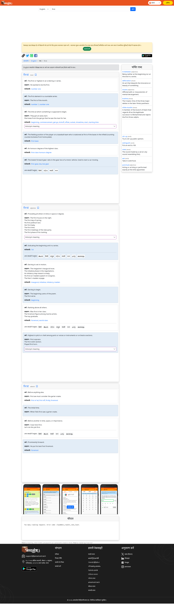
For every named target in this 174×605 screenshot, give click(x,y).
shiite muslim (127, 107)
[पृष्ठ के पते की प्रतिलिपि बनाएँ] (23, 55)
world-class (43, 320)
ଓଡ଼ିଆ (46, 170)
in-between (126, 72)
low (40, 164)
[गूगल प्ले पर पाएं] (147, 55)
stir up (124, 136)
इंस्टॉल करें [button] (70, 507)
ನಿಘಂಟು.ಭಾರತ (93, 570)
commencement (46, 122)
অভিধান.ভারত (91, 578)
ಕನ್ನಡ (52, 256)
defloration (126, 81)
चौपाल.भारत (91, 586)
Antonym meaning (32, 126)
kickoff (61, 122)
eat (123, 158)
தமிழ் (74, 256)
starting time (94, 122)
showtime (79, 122)
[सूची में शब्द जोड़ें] (35, 74)
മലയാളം (81, 256)
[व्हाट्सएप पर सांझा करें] (32, 55)
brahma (125, 98)
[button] (29, 499)
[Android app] (29, 568)
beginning (35, 122)
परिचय (57, 554)
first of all (35, 400)
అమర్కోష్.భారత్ (93, 558)
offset (67, 122)
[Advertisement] (87, 27)
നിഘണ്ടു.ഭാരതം (94, 566)
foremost (34, 320)
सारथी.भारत (91, 590)
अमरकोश (26, 61)
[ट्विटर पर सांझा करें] (28, 55)
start (86, 122)
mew (124, 149)
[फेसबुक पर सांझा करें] (35, 55)
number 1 (35, 104)
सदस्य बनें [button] (87, 49)
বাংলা (56, 170)
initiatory (50, 282)
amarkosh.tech (94, 582)
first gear (34, 164)
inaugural (35, 282)
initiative (42, 282)
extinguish (126, 143)
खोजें (133, 9)
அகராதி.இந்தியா (94, 562)
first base (34, 141)
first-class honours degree (41, 152)
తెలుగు (41, 256)
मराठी (51, 170)
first (26, 74)
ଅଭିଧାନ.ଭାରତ (93, 574)
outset (72, 122)
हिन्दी (40, 170)
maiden (57, 282)
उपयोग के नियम (59, 562)
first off (42, 400)
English (34, 61)
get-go (55, 122)
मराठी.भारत (91, 554)
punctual (125, 165)
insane (124, 89)
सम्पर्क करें (58, 566)
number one (36, 89)
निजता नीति (58, 558)
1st (32, 249)
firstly (48, 400)
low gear (45, 164)
